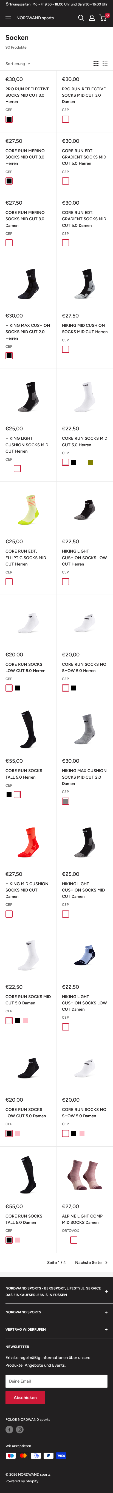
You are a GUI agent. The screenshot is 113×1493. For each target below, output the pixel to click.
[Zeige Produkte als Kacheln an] (96, 63)
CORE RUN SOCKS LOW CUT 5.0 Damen (25, 1112)
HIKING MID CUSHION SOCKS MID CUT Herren (85, 328)
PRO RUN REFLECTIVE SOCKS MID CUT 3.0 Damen (84, 95)
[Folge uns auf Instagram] (20, 1429)
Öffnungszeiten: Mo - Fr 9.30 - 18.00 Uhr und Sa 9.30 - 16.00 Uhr (57, 4)
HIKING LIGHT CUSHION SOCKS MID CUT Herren (26, 445)
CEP (8, 110)
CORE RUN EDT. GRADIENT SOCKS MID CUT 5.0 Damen (84, 219)
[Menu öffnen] (8, 18)
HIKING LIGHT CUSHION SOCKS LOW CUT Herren (84, 558)
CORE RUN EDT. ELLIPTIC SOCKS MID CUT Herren (25, 558)
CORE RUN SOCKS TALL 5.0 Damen (23, 1219)
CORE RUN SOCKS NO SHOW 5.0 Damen (84, 1112)
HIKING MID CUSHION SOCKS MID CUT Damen (27, 890)
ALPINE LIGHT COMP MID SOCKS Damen (82, 1219)
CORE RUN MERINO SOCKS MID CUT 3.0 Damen (25, 219)
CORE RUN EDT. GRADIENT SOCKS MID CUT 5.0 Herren (84, 157)
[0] (103, 18)
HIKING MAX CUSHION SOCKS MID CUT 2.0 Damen (84, 777)
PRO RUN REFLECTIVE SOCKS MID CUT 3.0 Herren (27, 95)
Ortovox (70, 1231)
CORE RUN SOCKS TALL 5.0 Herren (23, 773)
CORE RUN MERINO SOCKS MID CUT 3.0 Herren (25, 157)
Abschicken (25, 1397)
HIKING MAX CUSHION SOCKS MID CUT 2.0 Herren (27, 332)
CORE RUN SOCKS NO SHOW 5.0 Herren (84, 667)
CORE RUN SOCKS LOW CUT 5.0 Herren (25, 667)
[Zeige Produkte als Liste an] (105, 63)
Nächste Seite (88, 1262)
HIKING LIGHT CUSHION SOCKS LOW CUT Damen (84, 1003)
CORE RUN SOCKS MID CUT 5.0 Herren (84, 441)
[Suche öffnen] (81, 18)
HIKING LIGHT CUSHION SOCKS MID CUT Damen (83, 890)
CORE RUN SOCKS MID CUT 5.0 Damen (28, 999)
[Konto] (92, 18)
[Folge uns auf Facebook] (9, 1429)
